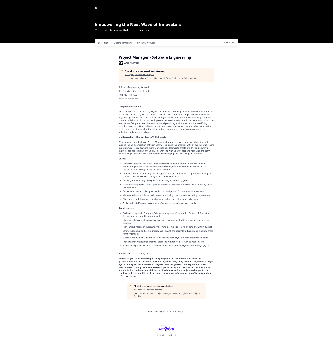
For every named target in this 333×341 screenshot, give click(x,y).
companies (123, 42)
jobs (104, 42)
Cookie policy (172, 335)
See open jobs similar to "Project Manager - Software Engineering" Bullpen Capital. (161, 78)
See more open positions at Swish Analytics (166, 311)
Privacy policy (161, 335)
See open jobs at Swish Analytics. (139, 74)
